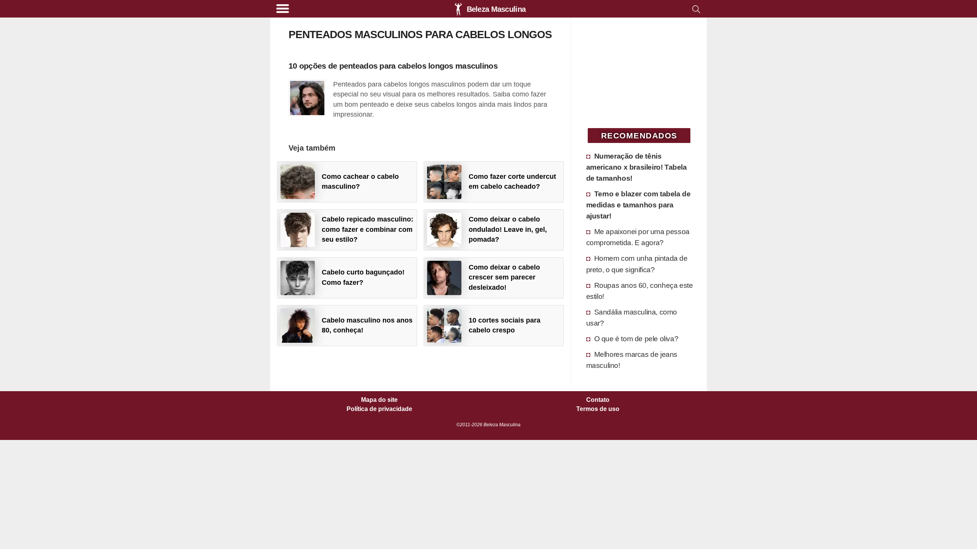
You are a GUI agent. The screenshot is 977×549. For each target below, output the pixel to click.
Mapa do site (379, 400)
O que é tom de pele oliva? (636, 338)
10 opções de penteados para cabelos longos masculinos (393, 65)
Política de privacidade (379, 409)
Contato (597, 400)
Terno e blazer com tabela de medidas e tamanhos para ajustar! (638, 204)
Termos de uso (597, 409)
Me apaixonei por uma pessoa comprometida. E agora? (638, 237)
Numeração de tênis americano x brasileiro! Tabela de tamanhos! (636, 167)
